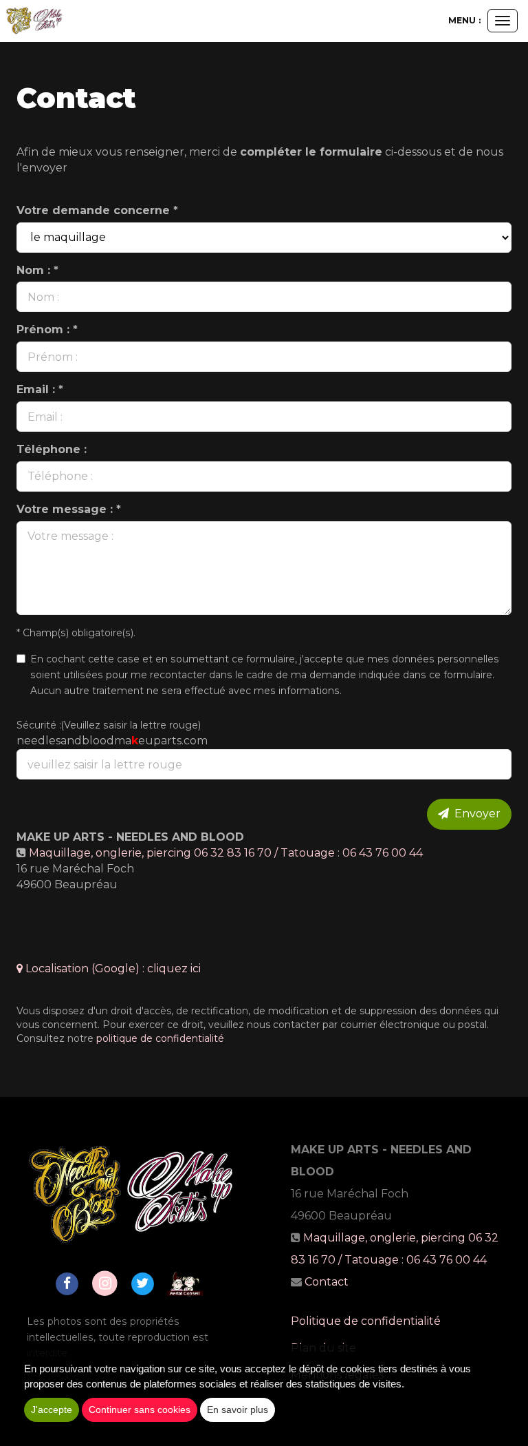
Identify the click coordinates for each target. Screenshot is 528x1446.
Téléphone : (51, 449)
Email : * (39, 389)
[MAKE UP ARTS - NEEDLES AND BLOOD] (34, 21)
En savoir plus (237, 1409)
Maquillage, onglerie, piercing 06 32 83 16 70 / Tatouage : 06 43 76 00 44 (226, 852)
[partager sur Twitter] (142, 1282)
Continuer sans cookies (139, 1409)
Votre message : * (68, 509)
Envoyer (474, 813)
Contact (327, 1281)
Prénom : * (47, 329)
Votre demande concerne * (97, 210)
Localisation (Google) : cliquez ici (112, 968)
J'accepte (51, 1409)
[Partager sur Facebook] (67, 1282)
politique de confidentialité (160, 1038)
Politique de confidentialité (366, 1321)
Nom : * (37, 270)
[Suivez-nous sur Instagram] (105, 1282)
